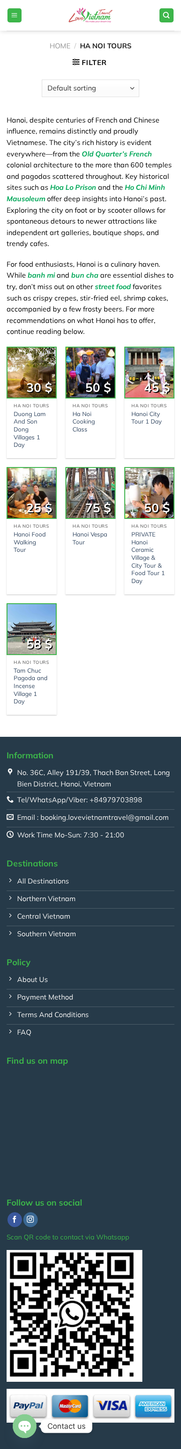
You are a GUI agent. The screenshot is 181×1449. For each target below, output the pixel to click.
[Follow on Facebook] (14, 1219)
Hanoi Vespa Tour (89, 538)
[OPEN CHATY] (24, 1426)
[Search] (166, 15)
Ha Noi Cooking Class (83, 421)
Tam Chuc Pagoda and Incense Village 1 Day (30, 686)
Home (60, 45)
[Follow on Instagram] (30, 1219)
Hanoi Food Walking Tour (30, 541)
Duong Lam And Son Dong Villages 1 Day (30, 429)
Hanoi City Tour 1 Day (146, 417)
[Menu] (14, 15)
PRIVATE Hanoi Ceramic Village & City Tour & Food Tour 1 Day (148, 557)
